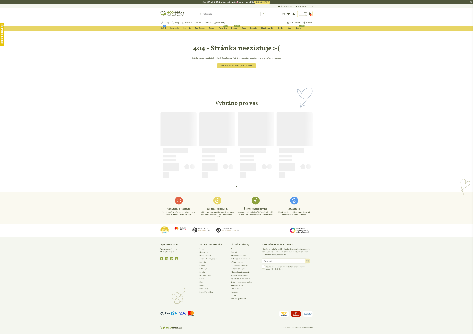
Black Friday (203, 289)
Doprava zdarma (204, 22)
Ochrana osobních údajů (239, 275)
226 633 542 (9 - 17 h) (169, 249)
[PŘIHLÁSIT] (307, 261)
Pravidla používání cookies (240, 279)
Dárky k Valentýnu (206, 292)
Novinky (188, 22)
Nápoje (235, 27)
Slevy (177, 22)
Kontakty (234, 295)
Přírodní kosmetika (206, 249)
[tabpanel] (178, 146)
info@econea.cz (287, 6)
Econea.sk (234, 292)
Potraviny (223, 27)
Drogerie (187, 28)
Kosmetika (174, 28)
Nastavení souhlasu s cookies (241, 282)
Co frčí (163, 27)
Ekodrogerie (203, 252)
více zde (281, 269)
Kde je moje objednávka (239, 265)
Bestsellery (220, 22)
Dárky (280, 28)
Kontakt (309, 22)
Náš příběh (234, 249)
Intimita (253, 28)
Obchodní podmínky (238, 255)
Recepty (300, 27)
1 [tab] (236, 186)
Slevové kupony (236, 289)
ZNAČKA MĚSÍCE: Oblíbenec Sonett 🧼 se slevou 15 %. (236, 2)
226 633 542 (302, 6)
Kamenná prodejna (238, 269)
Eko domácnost (205, 255)
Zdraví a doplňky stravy (208, 259)
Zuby (244, 28)
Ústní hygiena (204, 269)
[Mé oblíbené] (288, 14)
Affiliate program (237, 262)
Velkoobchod (294, 22)
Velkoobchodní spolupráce (240, 272)
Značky (166, 22)
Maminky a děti (267, 28)
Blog (289, 28)
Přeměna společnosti (238, 299)
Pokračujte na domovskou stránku (236, 66)
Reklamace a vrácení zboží (240, 259)
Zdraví (211, 28)
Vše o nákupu (235, 252)
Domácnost (200, 28)
